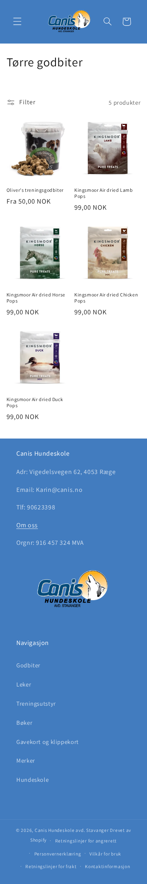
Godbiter (28, 665)
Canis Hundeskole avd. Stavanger (72, 830)
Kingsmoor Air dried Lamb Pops (103, 193)
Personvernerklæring (57, 854)
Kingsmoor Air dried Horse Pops (36, 298)
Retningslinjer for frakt (51, 866)
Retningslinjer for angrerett (86, 841)
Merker (25, 760)
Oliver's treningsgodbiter (35, 190)
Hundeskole (32, 779)
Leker (23, 684)
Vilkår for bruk (105, 854)
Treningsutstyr (36, 703)
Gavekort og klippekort (47, 742)
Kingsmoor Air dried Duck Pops (35, 402)
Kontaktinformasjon (107, 866)
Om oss (27, 525)
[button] (17, 21)
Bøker (24, 722)
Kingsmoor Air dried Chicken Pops (106, 298)
